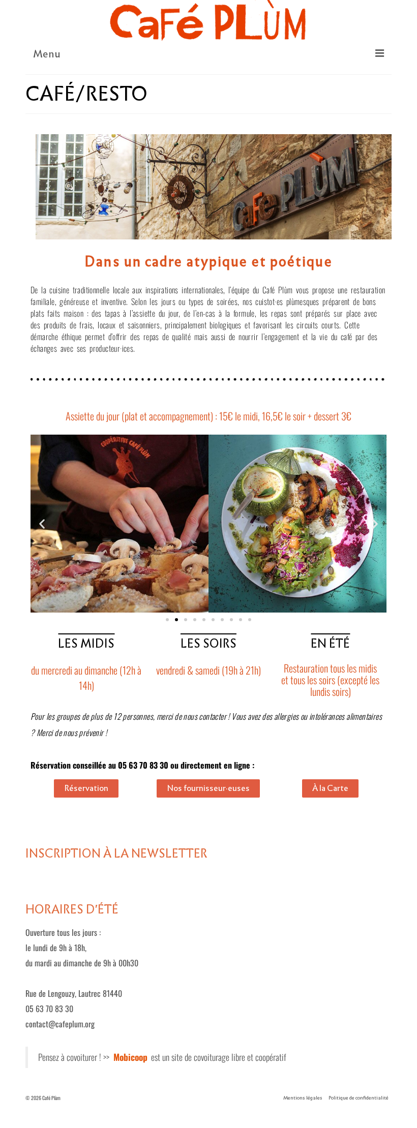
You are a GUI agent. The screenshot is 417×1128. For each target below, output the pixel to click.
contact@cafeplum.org (60, 1024)
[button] (42, 523)
